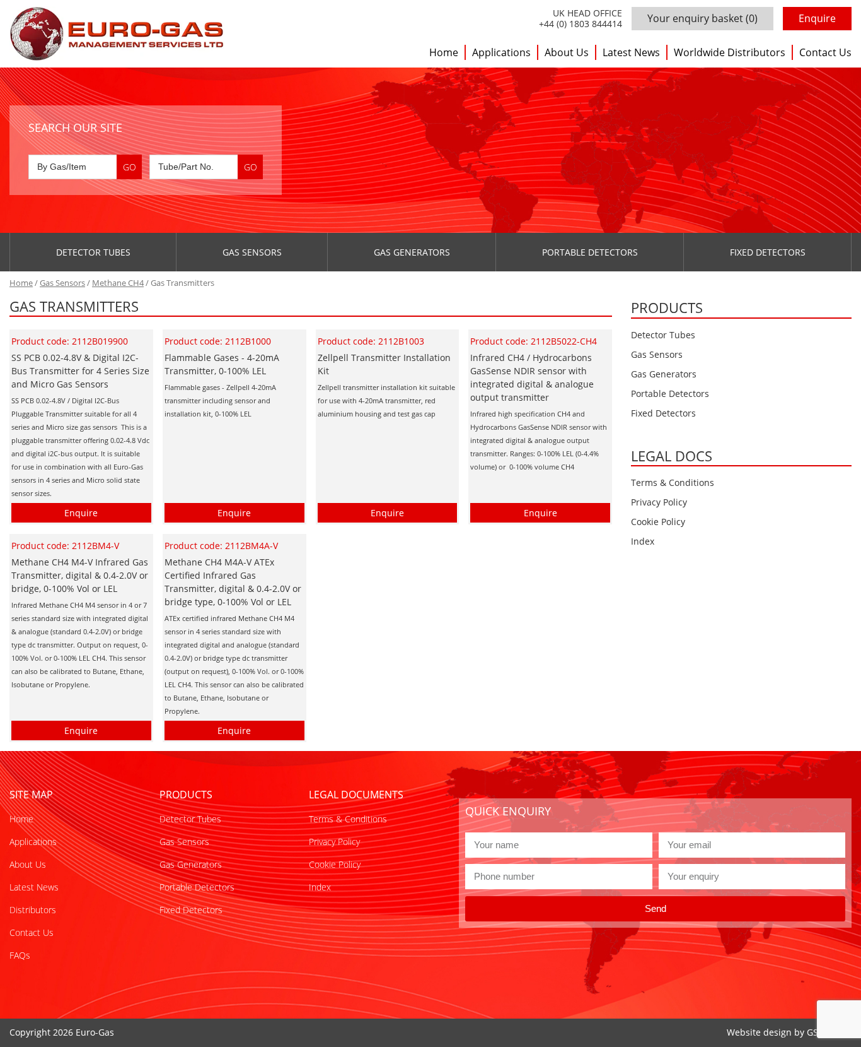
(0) (702, 18)
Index (642, 541)
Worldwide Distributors (729, 52)
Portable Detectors (590, 252)
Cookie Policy (658, 522)
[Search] (129, 167)
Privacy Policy (659, 502)
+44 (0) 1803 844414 (580, 24)
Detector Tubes (93, 252)
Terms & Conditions (672, 482)
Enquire (817, 18)
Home (443, 52)
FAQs (19, 955)
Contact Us (825, 52)
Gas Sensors (252, 252)
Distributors (32, 910)
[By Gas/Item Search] (85, 167)
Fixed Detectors (768, 252)
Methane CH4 (118, 282)
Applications (501, 52)
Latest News (631, 52)
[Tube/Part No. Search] (206, 167)
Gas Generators (412, 252)
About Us (567, 52)
